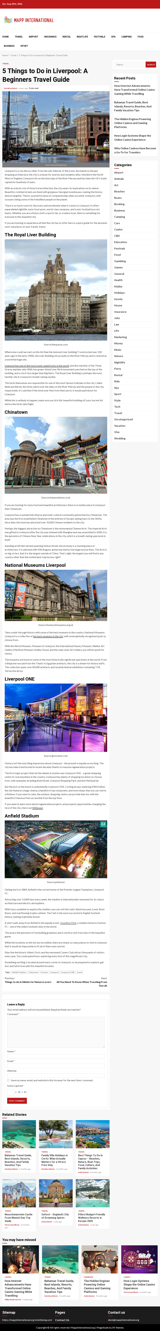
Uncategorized (123, 419)
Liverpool (54, 972)
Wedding (119, 438)
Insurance (50, 36)
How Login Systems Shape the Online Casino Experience (132, 137)
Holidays (119, 292)
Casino (118, 229)
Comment (13, 1014)
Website (11, 1070)
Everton (44, 972)
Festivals (99, 36)
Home (5, 36)
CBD (117, 235)
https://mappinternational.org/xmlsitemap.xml (27, 1319)
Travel (19, 36)
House (118, 305)
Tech (117, 406)
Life (116, 330)
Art (116, 185)
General (119, 273)
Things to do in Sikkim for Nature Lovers (28, 980)
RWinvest (37, 807)
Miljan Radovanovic (13, 1299)
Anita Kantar (83, 1172)
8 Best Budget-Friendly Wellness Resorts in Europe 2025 (92, 1193)
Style (117, 400)
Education (120, 242)
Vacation (119, 425)
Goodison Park (68, 922)
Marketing (120, 337)
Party (117, 368)
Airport (33, 36)
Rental (66, 36)
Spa (113, 36)
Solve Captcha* (15, 1085)
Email (11, 1060)
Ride (117, 381)
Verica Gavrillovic (12, 1225)
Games (118, 267)
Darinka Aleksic (11, 88)
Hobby (118, 286)
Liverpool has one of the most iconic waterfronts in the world (37, 365)
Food (141, 36)
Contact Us (62, 1320)
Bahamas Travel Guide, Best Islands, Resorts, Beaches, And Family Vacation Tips (19, 1134)
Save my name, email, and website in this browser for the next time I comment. (52, 1080)
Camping (126, 36)
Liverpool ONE (68, 972)
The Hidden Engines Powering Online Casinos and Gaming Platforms (132, 123)
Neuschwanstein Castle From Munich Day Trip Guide (19, 1193)
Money (118, 343)
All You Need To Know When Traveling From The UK (82, 982)
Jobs (117, 318)
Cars (117, 223)
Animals (119, 178)
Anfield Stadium (19, 972)
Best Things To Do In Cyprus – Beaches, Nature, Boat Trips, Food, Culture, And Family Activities (92, 1134)
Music (117, 349)
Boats (118, 197)
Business (9, 46)
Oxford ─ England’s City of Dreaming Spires (56, 1193)
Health (118, 280)
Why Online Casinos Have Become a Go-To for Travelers (135, 150)
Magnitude (102, 1327)
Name (11, 1051)
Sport (24, 46)
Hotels (118, 299)
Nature (118, 356)
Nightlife (82, 36)
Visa (116, 432)
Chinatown (33, 972)
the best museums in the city (48, 636)
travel (79, 972)
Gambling (120, 261)
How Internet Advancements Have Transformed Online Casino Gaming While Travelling (134, 89)
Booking (119, 204)
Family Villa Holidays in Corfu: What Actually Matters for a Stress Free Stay (56, 1134)
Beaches (119, 191)
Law (116, 324)
